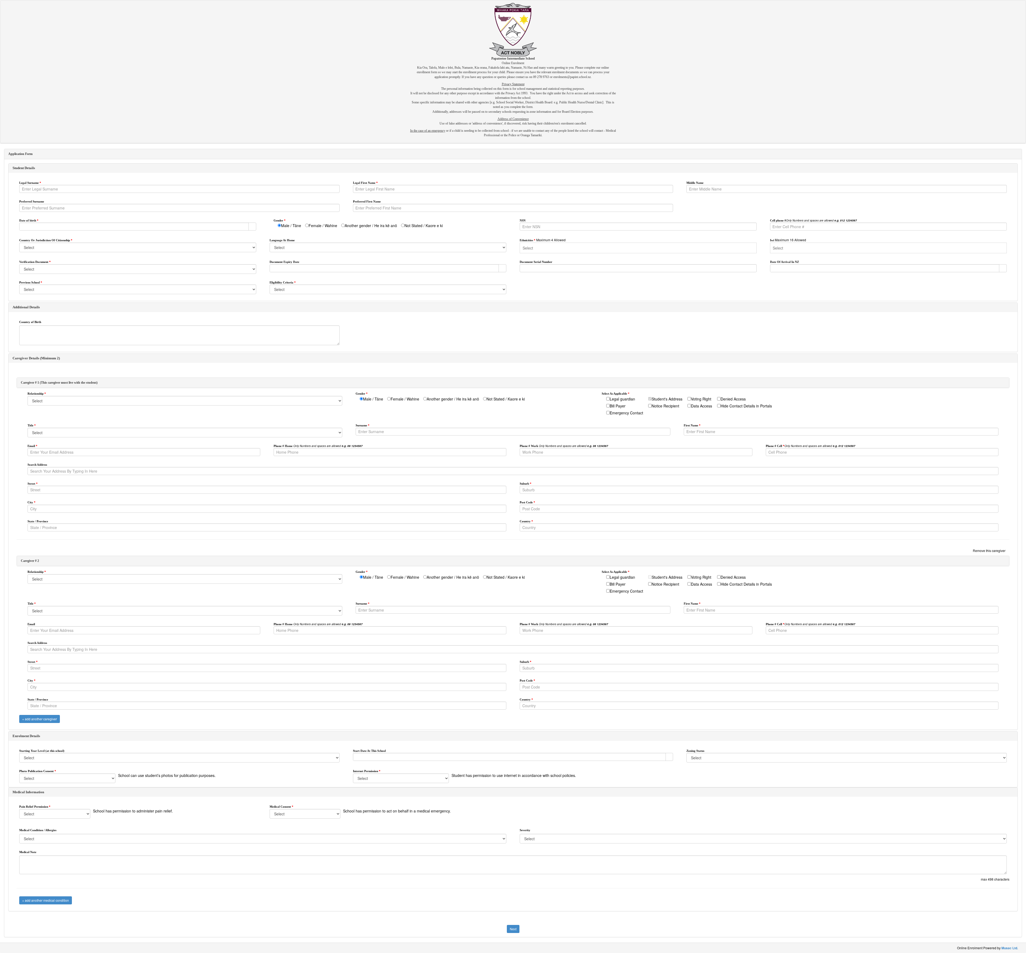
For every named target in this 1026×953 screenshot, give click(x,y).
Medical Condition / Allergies (37, 830)
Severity (525, 830)
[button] (252, 226)
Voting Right (701, 399)
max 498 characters (995, 879)
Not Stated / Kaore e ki (424, 225)
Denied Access (733, 399)
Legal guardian (622, 399)
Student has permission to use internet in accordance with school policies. (514, 775)
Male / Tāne (291, 225)
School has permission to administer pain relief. (133, 811)
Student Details (24, 168)
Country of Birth (30, 322)
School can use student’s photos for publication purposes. (167, 775)
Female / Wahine (323, 225)
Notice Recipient (665, 406)
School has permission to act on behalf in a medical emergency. (397, 811)
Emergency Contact (626, 412)
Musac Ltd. (1009, 948)
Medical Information (28, 792)
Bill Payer (617, 406)
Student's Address (667, 399)
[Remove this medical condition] (1005, 821)
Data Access (701, 406)
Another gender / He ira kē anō (371, 225)
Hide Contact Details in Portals (746, 406)
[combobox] (134, 226)
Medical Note (27, 852)
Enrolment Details (26, 736)
